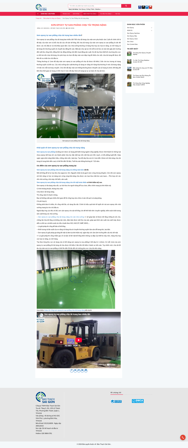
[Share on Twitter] (75, 370)
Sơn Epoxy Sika (132, 36)
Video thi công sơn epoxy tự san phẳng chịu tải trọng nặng (64, 310)
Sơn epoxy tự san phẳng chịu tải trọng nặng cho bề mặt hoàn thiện (62, 182)
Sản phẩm (76, 14)
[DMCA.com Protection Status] (137, 401)
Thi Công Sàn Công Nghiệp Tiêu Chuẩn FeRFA (141, 84)
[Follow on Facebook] (139, 7)
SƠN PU (129, 30)
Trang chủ (66, 14)
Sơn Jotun (130, 41)
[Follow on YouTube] (150, 7)
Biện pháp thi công (89, 14)
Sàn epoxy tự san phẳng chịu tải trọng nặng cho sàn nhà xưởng (61, 217)
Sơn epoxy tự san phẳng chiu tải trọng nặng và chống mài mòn (60, 170)
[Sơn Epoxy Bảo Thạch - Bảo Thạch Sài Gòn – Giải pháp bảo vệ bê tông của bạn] (50, 7)
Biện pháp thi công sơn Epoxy (52, 18)
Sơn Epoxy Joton (132, 39)
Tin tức (117, 14)
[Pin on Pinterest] (82, 370)
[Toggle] (151, 27)
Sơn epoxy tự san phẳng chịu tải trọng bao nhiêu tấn (59, 35)
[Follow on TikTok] (143, 7)
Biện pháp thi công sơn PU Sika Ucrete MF (142, 68)
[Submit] (126, 6)
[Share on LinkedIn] (85, 370)
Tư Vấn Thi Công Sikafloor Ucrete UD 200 (141, 61)
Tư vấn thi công (105, 14)
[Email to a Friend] (78, 370)
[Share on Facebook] (71, 370)
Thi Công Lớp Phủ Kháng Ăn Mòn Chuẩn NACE (142, 76)
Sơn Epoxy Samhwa (133, 33)
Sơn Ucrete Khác (132, 44)
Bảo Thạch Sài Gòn (59, 28)
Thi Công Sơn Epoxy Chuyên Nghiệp (142, 53)
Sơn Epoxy (130, 27)
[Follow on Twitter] (147, 7)
